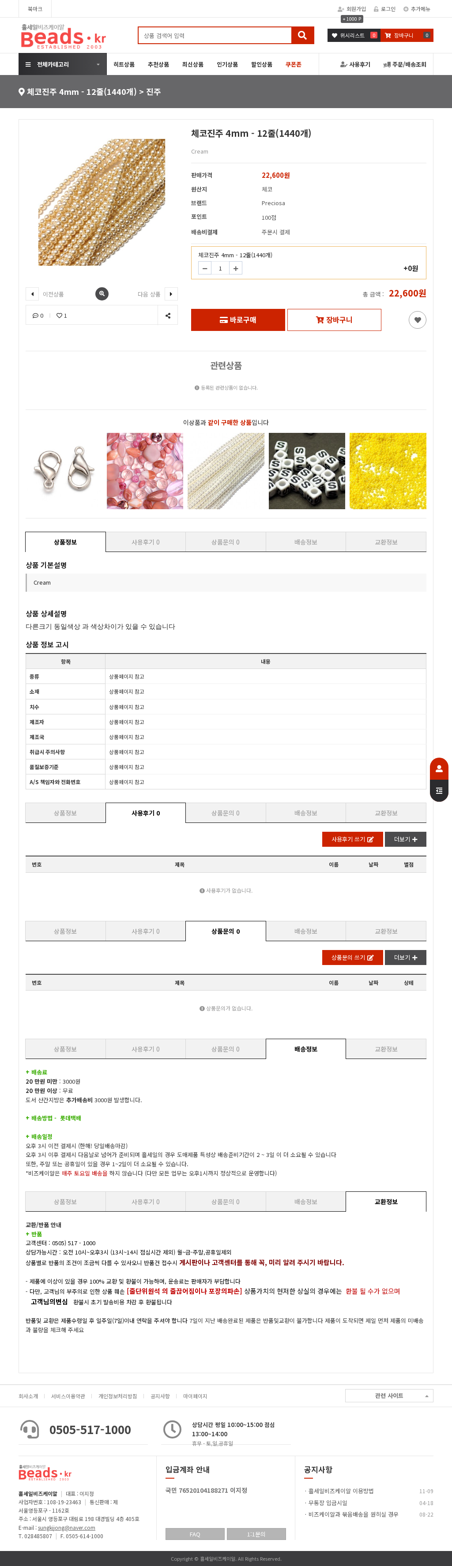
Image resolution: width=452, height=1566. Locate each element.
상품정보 (65, 541)
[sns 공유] (167, 315)
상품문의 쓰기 (348, 957)
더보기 (402, 839)
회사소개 (28, 1396)
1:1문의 (256, 1534)
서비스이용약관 (68, 1396)
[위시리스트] (417, 320)
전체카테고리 (53, 64)
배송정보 (305, 541)
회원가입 (356, 8)
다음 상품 (150, 294)
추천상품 (158, 64)
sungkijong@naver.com (66, 1527)
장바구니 (339, 319)
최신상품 (192, 64)
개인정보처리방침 (117, 1396)
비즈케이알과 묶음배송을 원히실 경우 (354, 1514)
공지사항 (160, 1396)
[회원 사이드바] (439, 780)
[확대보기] (102, 293)
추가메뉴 (420, 8)
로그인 (388, 8)
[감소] (204, 267)
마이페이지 (195, 1396)
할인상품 (261, 64)
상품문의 (225, 541)
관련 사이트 (389, 1395)
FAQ (195, 1534)
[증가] (235, 267)
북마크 (35, 8)
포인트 (199, 216)
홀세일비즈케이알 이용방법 (341, 1491)
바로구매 (243, 319)
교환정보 (386, 541)
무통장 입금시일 (328, 1502)
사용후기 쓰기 (348, 839)
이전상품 (52, 294)
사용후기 (358, 64)
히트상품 (124, 64)
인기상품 (227, 64)
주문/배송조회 (408, 64)
